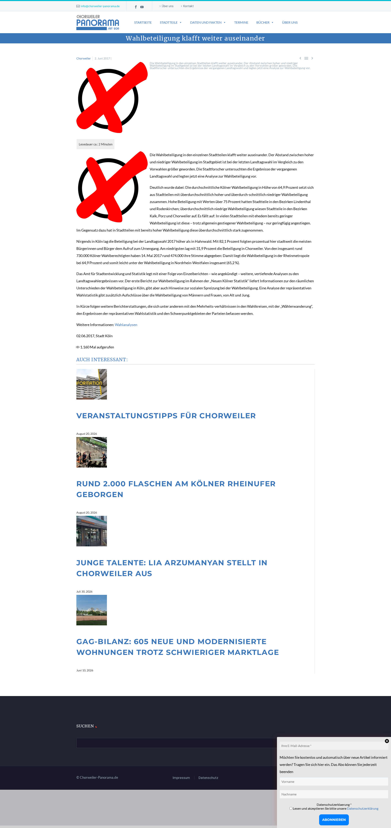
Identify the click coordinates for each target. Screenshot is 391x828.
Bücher (262, 22)
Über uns (168, 6)
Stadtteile (169, 22)
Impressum (181, 778)
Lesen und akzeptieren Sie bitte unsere (335, 808)
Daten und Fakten (206, 22)
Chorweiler (83, 58)
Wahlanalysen (126, 324)
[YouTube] (142, 7)
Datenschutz (208, 778)
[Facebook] (136, 7)
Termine (241, 22)
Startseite (143, 22)
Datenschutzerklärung (362, 808)
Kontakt (188, 6)
